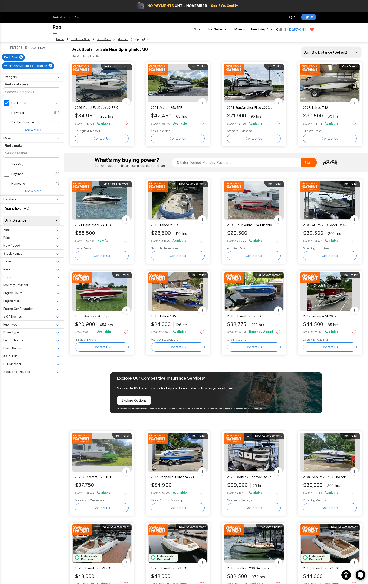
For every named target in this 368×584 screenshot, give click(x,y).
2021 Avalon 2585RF (166, 107)
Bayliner (17, 174)
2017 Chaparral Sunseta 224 (173, 477)
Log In (291, 17)
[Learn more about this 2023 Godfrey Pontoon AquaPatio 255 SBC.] (254, 452)
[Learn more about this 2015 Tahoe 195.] (178, 291)
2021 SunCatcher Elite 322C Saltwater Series (251, 107)
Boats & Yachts (61, 17)
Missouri (123, 39)
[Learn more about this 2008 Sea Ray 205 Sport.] (102, 291)
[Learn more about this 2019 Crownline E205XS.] (254, 291)
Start (309, 162)
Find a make (13, 145)
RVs (77, 17)
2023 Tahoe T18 (315, 107)
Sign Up (308, 17)
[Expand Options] (126, 102)
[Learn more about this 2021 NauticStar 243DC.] (102, 200)
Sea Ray (17, 164)
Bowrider (18, 112)
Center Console (23, 122)
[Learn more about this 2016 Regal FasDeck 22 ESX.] (102, 83)
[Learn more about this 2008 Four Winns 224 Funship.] (254, 200)
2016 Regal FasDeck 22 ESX (96, 107)
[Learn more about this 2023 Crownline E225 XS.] (330, 543)
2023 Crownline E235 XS (93, 568)
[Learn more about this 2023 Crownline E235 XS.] (102, 543)
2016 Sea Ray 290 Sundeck (248, 568)
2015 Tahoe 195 (163, 316)
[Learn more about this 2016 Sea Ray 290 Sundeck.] (254, 543)
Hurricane (18, 183)
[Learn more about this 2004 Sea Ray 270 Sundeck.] (330, 452)
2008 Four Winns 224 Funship (249, 225)
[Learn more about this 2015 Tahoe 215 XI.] (178, 200)
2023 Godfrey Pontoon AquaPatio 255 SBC (251, 477)
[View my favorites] (312, 29)
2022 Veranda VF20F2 (320, 316)
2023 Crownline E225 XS (322, 568)
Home (60, 39)
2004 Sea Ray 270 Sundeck (324, 477)
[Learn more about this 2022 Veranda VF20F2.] (330, 291)
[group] (13, 57)
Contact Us (102, 138)
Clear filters (38, 47)
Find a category (16, 84)
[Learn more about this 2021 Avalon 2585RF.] (178, 83)
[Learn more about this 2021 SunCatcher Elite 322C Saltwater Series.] (254, 83)
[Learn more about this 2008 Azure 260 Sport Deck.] (330, 200)
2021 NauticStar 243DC (93, 225)
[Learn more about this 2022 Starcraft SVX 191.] (102, 452)
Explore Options (134, 400)
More (238, 29)
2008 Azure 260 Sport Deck (324, 225)
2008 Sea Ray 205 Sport (94, 316)
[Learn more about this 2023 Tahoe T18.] (330, 83)
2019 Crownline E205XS (245, 316)
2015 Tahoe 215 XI (165, 225)
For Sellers (216, 29)
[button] (346, 575)
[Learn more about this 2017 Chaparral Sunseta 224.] (178, 452)
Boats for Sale (80, 39)
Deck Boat (104, 39)
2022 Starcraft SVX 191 (93, 477)
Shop (198, 29)
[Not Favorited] (126, 123)
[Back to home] (57, 29)
